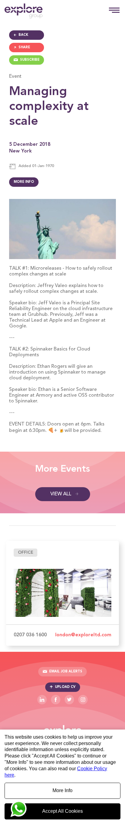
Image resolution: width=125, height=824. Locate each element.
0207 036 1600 (30, 635)
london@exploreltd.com (83, 635)
